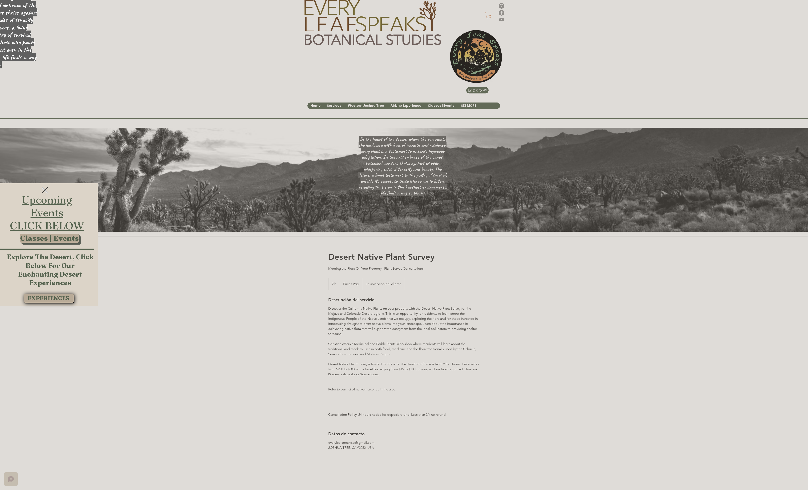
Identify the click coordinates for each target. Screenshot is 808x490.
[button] (45, 190)
